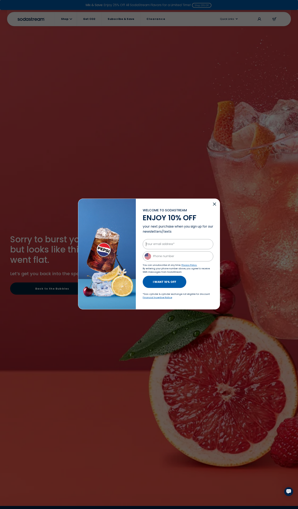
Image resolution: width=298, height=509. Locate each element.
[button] (214, 204)
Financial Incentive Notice (157, 297)
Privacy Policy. (189, 265)
